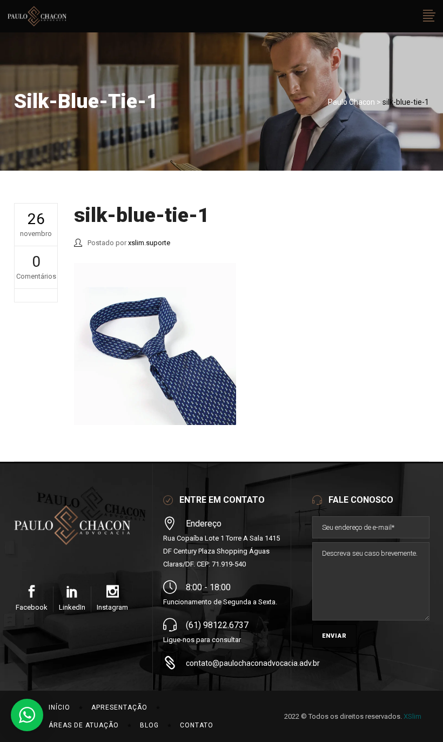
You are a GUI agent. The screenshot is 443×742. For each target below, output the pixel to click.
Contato (196, 725)
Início (59, 707)
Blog (149, 725)
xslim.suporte (149, 243)
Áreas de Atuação (84, 725)
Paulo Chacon (351, 102)
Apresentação (119, 707)
